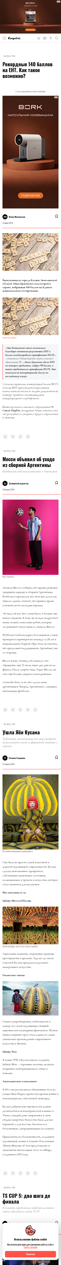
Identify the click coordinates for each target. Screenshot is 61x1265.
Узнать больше (30, 1247)
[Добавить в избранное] (56, 216)
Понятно (30, 1254)
